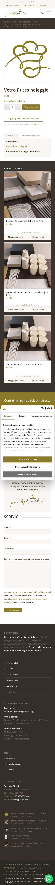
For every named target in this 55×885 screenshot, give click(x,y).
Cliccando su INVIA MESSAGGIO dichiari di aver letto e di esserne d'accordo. (27, 597)
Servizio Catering (11, 680)
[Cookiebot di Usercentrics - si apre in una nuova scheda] (41, 409)
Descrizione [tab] (12, 136)
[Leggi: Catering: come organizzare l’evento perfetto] (6, 829)
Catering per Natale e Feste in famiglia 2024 (29, 821)
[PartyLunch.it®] (22, 13)
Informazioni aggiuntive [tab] (31, 136)
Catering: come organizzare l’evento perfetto (30, 828)
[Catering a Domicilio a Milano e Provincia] (27, 59)
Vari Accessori (36, 124)
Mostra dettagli (38, 237)
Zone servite (9, 770)
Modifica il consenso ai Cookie (14, 878)
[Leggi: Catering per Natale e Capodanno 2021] (6, 844)
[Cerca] (41, 13)
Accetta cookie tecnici (27, 474)
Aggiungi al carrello (31, 107)
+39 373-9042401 (21, 796)
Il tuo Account (9, 758)
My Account (24, 2)
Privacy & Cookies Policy (37, 875)
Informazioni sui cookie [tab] (41, 416)
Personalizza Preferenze (26, 467)
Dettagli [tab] (22, 416)
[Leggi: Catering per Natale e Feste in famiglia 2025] (6, 814)
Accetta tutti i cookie (27, 459)
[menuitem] (24, 2)
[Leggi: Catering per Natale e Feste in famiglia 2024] (6, 822)
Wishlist (33, 2)
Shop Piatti (8, 669)
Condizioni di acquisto (12, 764)
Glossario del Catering (19, 835)
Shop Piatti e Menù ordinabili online (21, 21)
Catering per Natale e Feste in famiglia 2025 (29, 813)
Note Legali (24, 875)
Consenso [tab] (8, 416)
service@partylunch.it (20, 799)
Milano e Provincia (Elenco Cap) (19, 711)
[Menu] (47, 13)
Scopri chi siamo (10, 686)
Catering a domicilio (12, 674)
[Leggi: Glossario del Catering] (6, 836)
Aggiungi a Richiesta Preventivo (23, 118)
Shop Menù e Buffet (12, 663)
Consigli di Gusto (10, 692)
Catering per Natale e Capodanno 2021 (27, 843)
